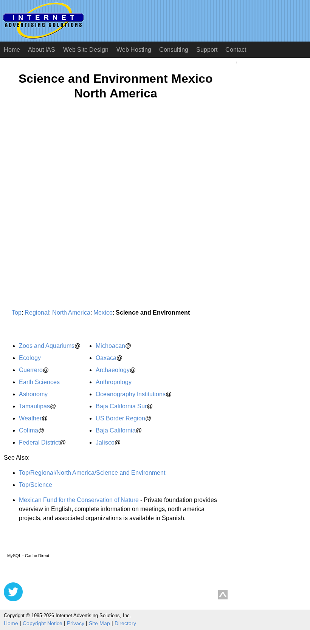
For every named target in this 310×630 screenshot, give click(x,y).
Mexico (103, 312)
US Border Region (120, 418)
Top (17, 312)
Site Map (99, 623)
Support (206, 49)
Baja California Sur (121, 406)
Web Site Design (85, 49)
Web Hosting (133, 49)
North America (71, 312)
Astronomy (33, 394)
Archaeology (113, 370)
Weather (30, 418)
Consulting (173, 49)
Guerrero (31, 370)
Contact (235, 49)
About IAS (41, 49)
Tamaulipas (34, 406)
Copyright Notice (42, 623)
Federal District (39, 442)
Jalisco (105, 442)
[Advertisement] (67, 180)
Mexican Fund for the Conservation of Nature (79, 500)
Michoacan (110, 346)
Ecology (30, 358)
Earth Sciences (39, 382)
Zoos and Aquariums (46, 346)
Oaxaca (106, 358)
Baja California (116, 430)
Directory (125, 623)
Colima (28, 430)
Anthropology (114, 382)
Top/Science (35, 485)
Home (12, 49)
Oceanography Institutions (131, 394)
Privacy (75, 623)
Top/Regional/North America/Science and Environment (92, 472)
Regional (37, 312)
